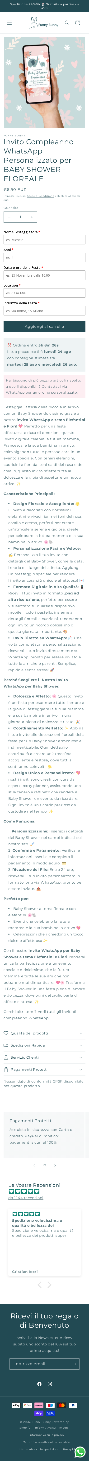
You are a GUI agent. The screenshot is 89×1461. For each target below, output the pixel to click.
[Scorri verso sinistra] (34, 1165)
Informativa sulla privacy (47, 1435)
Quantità (11, 208)
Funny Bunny (41, 1422)
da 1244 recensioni (25, 1198)
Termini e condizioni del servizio (46, 1442)
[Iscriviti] (74, 1364)
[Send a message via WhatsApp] (80, 1452)
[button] (9, 23)
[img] (46, 1191)
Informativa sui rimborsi (52, 1427)
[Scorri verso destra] (55, 1165)
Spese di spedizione (40, 196)
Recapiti (69, 1449)
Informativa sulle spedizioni (39, 1449)
